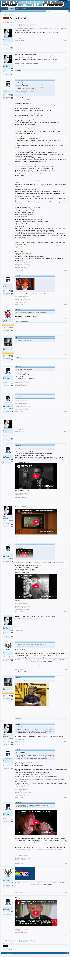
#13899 (65, 892)
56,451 (11, 356)
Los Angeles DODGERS (14, 20)
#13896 (65, 741)
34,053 (11, 44)
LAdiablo (5, 39)
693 (18, 25)
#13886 (65, 354)
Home (6, 8)
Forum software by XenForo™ (13, 955)
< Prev (11, 25)
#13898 (65, 863)
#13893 (65, 628)
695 (23, 25)
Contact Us (55, 953)
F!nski (16, 43)
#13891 (65, 539)
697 (27, 25)
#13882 (65, 68)
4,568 (11, 328)
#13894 (65, 669)
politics (12, 22)
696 (25, 25)
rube (4, 90)
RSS (67, 953)
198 (12, 98)
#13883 (65, 270)
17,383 (11, 95)
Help (59, 953)
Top (65, 953)
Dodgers (12, 8)
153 (12, 660)
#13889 (65, 431)
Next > (34, 25)
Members (24, 8)
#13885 (65, 318)
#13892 (65, 611)
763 (31, 25)
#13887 (65, 389)
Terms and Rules (64, 955)
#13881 (65, 40)
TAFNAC (5, 320)
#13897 (65, 797)
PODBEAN (44, 664)
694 (21, 25)
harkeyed (17, 743)
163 (12, 331)
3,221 (11, 657)
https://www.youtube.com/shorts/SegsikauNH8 (26, 63)
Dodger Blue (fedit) (6, 953)
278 (12, 700)
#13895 (65, 715)
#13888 (65, 411)
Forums (17, 8)
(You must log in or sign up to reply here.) (58, 940)
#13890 (65, 501)
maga (8, 22)
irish (16, 70)
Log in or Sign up (62, 1)
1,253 (11, 48)
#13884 (65, 304)
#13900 (65, 935)
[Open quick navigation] (66, 14)
